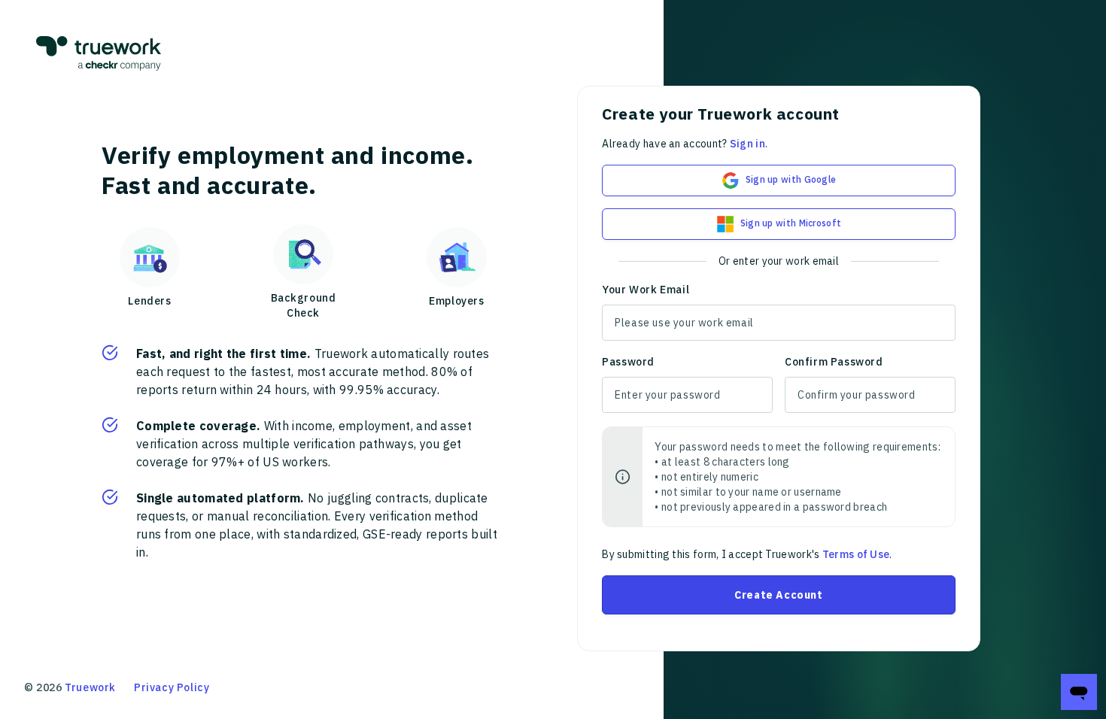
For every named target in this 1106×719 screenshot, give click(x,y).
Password (628, 362)
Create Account (778, 595)
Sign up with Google (791, 179)
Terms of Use (856, 554)
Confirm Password (834, 362)
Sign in (747, 143)
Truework (90, 687)
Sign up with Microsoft (791, 223)
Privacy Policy (171, 687)
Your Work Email (645, 289)
